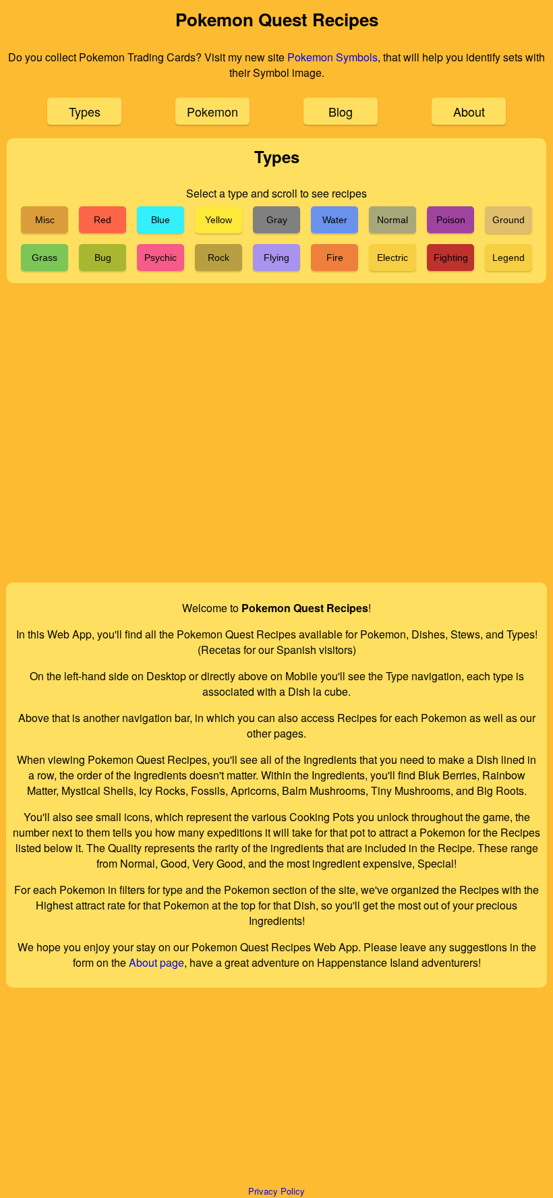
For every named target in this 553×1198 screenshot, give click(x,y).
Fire (334, 257)
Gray (276, 219)
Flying (276, 257)
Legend (508, 257)
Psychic (160, 257)
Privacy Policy (276, 1191)
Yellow (218, 219)
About (469, 111)
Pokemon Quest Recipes (276, 19)
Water (334, 219)
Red (102, 219)
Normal (392, 219)
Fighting (451, 257)
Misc (45, 219)
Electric (392, 257)
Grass (44, 257)
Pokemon (212, 111)
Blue (160, 219)
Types (84, 111)
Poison (450, 219)
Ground (508, 219)
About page (156, 962)
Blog (340, 111)
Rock (218, 257)
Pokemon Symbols (332, 57)
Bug (102, 257)
